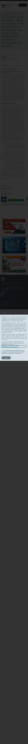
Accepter (6, 357)
